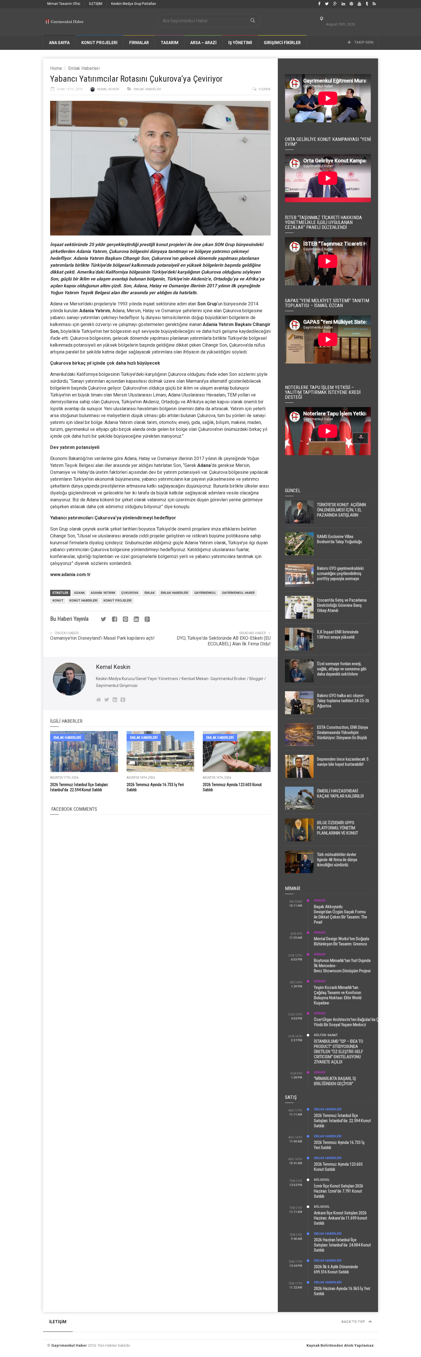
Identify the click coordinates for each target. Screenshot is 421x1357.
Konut (57, 600)
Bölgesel (322, 1180)
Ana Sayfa (59, 42)
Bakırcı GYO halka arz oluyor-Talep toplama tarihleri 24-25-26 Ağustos (343, 700)
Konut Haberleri (83, 600)
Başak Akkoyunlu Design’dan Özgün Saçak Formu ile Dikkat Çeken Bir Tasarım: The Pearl (340, 914)
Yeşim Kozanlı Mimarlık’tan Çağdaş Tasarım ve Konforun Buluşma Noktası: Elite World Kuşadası (337, 995)
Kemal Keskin (108, 89)
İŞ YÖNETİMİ (240, 42)
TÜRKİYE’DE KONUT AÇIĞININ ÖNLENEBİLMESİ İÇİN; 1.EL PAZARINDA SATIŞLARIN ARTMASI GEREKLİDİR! (341, 512)
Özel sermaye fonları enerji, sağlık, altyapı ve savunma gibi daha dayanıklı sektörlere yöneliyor (341, 671)
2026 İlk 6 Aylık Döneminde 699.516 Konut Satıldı (336, 1269)
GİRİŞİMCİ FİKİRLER (282, 42)
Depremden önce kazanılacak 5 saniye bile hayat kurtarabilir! (342, 762)
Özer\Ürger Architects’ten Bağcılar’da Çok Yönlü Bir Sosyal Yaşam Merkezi (348, 1022)
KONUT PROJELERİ (99, 42)
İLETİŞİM (95, 4)
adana (79, 593)
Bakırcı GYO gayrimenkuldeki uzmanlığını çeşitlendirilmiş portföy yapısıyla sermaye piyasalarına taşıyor (340, 576)
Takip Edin (363, 42)
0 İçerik (265, 89)
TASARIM (169, 42)
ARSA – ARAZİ (203, 42)
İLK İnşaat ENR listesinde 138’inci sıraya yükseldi (338, 634)
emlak (149, 593)
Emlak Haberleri (84, 68)
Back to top (353, 1322)
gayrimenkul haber (238, 593)
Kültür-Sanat (326, 1035)
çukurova (129, 593)
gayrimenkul (205, 593)
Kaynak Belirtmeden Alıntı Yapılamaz (340, 1345)
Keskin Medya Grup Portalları (133, 4)
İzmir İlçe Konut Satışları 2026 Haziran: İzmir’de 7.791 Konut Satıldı (338, 1191)
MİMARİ (319, 900)
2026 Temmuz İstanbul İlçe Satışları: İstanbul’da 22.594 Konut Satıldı (342, 1120)
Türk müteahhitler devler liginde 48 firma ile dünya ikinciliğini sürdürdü (337, 859)
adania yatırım (103, 593)
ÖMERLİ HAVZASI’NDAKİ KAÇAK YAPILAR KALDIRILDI (340, 793)
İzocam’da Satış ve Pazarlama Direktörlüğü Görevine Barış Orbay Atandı (342, 605)
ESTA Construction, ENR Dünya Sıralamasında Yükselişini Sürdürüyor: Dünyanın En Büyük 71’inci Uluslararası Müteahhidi (342, 735)
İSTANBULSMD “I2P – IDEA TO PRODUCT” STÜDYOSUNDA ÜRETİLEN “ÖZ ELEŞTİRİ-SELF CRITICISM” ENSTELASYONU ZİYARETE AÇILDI (338, 1052)
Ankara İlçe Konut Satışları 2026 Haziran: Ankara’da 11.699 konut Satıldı (340, 1218)
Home (56, 68)
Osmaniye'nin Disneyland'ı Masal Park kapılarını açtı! (102, 638)
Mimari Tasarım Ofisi (63, 4)
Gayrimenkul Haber (69, 1345)
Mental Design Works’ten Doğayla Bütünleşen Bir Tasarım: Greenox (341, 941)
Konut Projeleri (117, 600)
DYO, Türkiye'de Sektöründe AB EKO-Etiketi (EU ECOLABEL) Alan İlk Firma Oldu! (224, 641)
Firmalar (139, 42)
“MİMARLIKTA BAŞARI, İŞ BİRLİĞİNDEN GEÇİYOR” (335, 1081)
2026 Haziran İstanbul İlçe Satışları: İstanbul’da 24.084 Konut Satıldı (342, 1245)
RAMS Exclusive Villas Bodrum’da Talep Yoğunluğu (339, 539)
